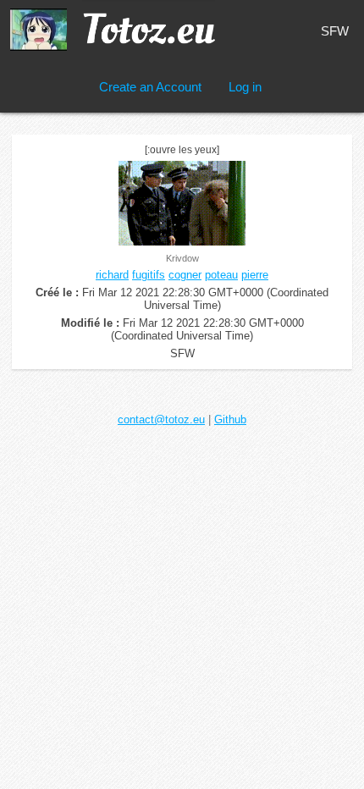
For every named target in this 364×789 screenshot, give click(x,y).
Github (230, 419)
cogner (184, 274)
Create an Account (150, 87)
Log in (245, 87)
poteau (221, 274)
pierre (254, 274)
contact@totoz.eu (161, 419)
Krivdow (182, 258)
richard (112, 274)
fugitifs (148, 274)
